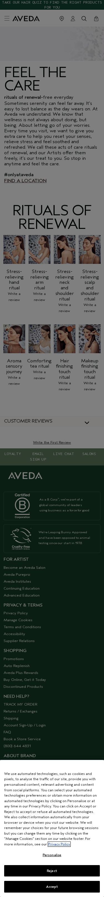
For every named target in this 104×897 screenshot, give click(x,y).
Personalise (52, 855)
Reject (52, 871)
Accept (52, 887)
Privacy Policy (59, 844)
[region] (52, 828)
